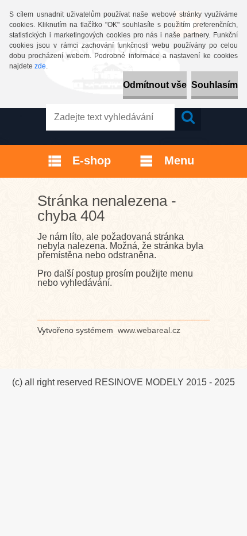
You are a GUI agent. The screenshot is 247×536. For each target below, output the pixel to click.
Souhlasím (214, 85)
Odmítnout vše (155, 85)
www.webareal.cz (149, 330)
